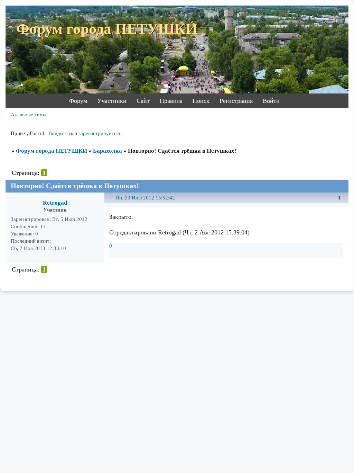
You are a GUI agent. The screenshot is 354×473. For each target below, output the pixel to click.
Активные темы (28, 114)
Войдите (58, 133)
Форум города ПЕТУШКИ (51, 151)
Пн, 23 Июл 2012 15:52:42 (145, 197)
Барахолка (107, 151)
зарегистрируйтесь (99, 133)
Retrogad (55, 202)
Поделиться (112, 202)
